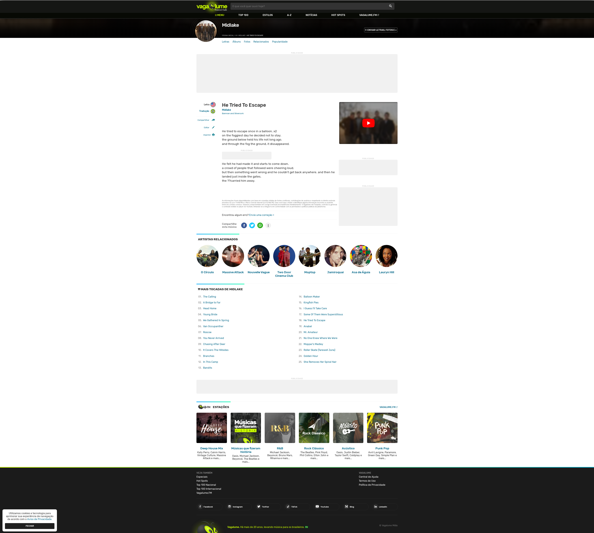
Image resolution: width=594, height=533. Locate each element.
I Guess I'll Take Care (315, 308)
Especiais (201, 476)
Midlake (230, 25)
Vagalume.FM (368, 15)
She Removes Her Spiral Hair (320, 361)
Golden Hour (311, 356)
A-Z (289, 15)
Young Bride (210, 314)
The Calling (209, 296)
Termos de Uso (367, 480)
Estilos (268, 15)
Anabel (308, 326)
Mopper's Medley (313, 344)
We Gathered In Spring (216, 320)
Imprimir (207, 135)
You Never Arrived (213, 338)
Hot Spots (338, 15)
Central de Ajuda (368, 476)
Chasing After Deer (214, 344)
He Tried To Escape (314, 320)
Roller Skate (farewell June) (319, 350)
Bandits (207, 367)
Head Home (209, 308)
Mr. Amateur (311, 332)
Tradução (204, 111)
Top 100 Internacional (208, 488)
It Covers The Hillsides (215, 350)
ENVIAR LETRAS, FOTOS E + (382, 30)
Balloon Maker (312, 296)
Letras (225, 41)
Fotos (247, 41)
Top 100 (243, 15)
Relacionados (261, 41)
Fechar (30, 526)
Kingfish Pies (311, 302)
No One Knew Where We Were (320, 338)
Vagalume (211, 6)
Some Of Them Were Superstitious (323, 314)
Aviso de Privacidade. (39, 519)
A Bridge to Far (211, 302)
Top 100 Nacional (206, 484)
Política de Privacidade (372, 484)
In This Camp (210, 361)
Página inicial (228, 35)
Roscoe (207, 332)
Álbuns (236, 41)
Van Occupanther (213, 326)
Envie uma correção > (261, 215)
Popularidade (280, 41)
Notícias (311, 15)
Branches (208, 356)
